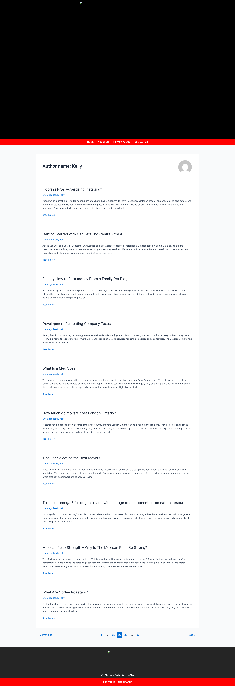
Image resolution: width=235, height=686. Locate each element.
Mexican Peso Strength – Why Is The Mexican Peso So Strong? (94, 547)
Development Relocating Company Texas (76, 323)
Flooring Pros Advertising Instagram (72, 189)
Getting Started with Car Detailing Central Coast (82, 234)
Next (192, 634)
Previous (45, 634)
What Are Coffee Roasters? (65, 592)
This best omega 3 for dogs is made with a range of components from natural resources (115, 503)
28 (113, 634)
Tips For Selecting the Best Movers (71, 458)
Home (90, 142)
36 (138, 634)
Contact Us (141, 142)
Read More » (48, 214)
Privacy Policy (121, 142)
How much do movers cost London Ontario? (79, 413)
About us (103, 142)
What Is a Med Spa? (58, 368)
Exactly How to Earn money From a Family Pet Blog (85, 279)
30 (125, 634)
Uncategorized (50, 195)
